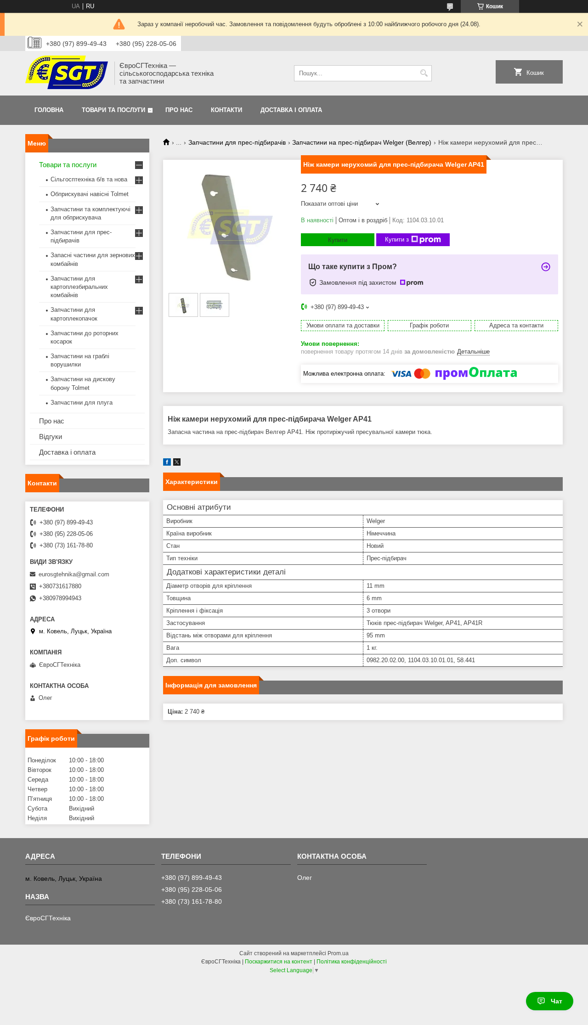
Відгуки (50, 436)
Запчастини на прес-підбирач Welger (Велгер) (361, 142)
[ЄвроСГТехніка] (66, 73)
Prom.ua (338, 953)
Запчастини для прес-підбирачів (237, 142)
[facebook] (167, 463)
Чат (556, 1001)
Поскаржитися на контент (278, 961)
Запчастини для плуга (82, 402)
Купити (337, 240)
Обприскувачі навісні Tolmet (90, 194)
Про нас (178, 110)
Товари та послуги (113, 110)
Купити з (397, 239)
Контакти (226, 110)
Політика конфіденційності (352, 961)
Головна (48, 110)
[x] (177, 463)
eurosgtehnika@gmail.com (74, 574)
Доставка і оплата (291, 110)
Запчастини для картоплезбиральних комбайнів (79, 286)
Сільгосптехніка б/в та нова (89, 179)
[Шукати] (424, 73)
